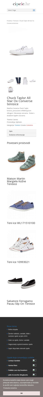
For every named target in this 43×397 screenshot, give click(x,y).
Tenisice (15, 21)
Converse (29, 125)
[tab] (21, 131)
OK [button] (21, 393)
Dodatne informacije (17, 135)
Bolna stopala (13, 329)
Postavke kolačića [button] (10, 388)
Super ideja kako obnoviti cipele (19, 348)
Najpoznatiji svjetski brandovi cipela (20, 344)
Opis (10, 131)
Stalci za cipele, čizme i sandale (18, 340)
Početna (9, 21)
